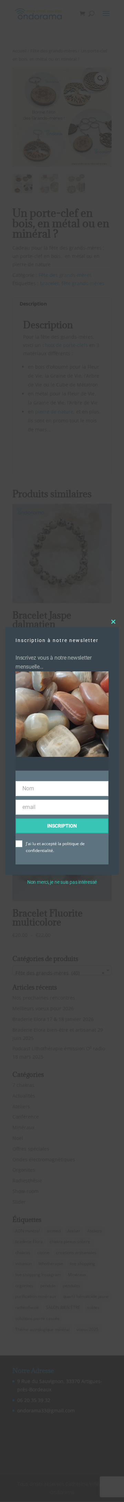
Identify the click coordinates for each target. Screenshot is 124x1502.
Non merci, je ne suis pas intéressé (62, 882)
